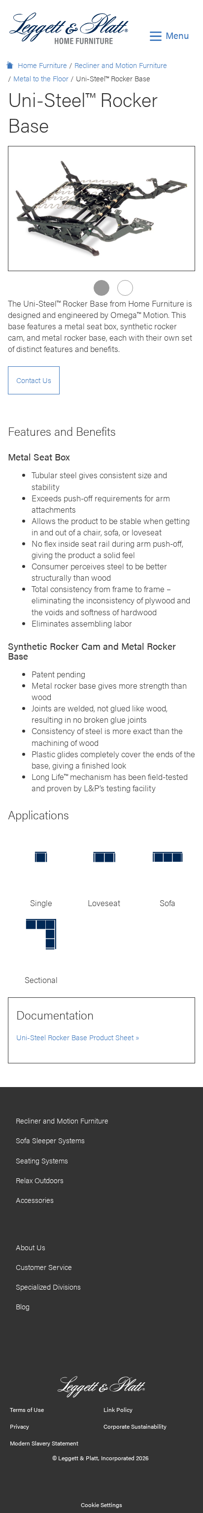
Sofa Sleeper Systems (50, 1140)
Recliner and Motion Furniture (120, 65)
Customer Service (44, 1267)
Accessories (35, 1200)
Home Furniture (42, 65)
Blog (23, 1306)
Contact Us (33, 380)
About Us (30, 1247)
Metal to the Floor (40, 78)
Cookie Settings (101, 1504)
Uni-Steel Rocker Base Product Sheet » (77, 1037)
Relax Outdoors (40, 1180)
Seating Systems (42, 1160)
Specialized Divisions (48, 1286)
